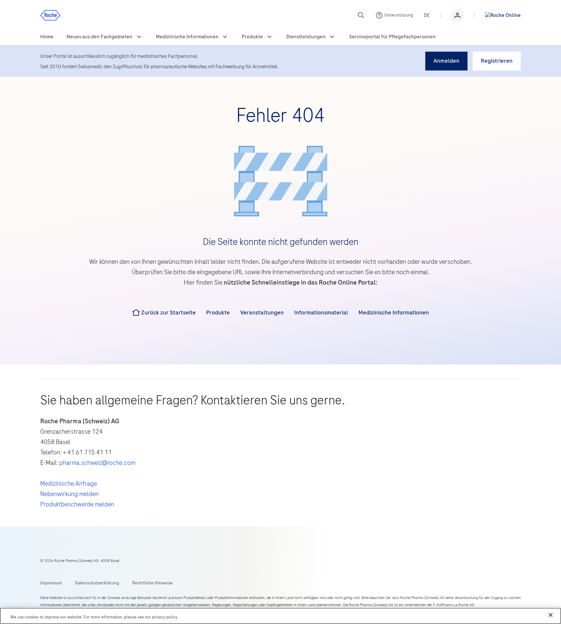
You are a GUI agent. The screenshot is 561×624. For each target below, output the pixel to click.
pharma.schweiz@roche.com (97, 462)
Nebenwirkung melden (69, 494)
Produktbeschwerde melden (77, 504)
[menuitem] (47, 37)
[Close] (550, 615)
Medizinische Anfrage (68, 483)
